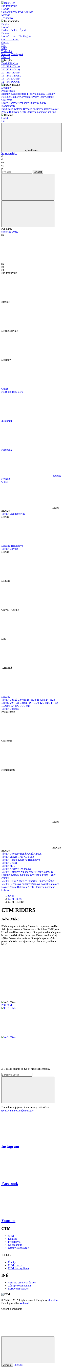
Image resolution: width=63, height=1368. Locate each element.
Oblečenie (6, 99)
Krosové (14, 36)
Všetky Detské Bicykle (14, 699)
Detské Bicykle (9, 63)
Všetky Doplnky (10, 708)
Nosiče (55, 108)
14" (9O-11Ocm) (10, 78)
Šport (23, 30)
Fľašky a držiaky (36, 93)
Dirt (3, 45)
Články (12, 1262)
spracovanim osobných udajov (17, 1110)
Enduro (5, 30)
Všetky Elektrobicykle (13, 513)
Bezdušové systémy (11, 108)
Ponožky (24, 102)
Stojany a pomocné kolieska (41, 112)
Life (3, 121)
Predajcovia (14, 1241)
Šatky (43, 102)
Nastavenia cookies (18, 1288)
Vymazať (7, 1365)
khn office (53, 1300)
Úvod (11, 895)
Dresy (4, 102)
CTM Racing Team (18, 1268)
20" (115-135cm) (10, 72)
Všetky (5, 853)
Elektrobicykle (9, 5)
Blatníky (5, 93)
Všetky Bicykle (9, 548)
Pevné (21, 11)
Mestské (5, 14)
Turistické (6, 51)
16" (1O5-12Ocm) (11, 75)
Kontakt (5, 478)
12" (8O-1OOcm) (10, 81)
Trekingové (7, 18)
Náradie (5, 96)
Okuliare (15, 96)
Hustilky (50, 93)
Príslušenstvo (8, 90)
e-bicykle (6, 231)
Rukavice (34, 102)
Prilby (35, 96)
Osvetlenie (26, 96)
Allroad (29, 11)
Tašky (42, 96)
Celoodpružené (9, 11)
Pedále (4, 112)
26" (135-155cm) (10, 66)
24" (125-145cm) (10, 69)
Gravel (5, 42)
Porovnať (19, 1364)
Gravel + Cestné (10, 39)
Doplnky (6, 87)
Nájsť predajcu (9, 153)
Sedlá (23, 112)
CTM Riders (15, 898)
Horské (5, 8)
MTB (4, 48)
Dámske (5, 33)
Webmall (24, 1303)
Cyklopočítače (18, 93)
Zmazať (38, 172)
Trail (12, 30)
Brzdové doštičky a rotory (37, 108)
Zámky (50, 96)
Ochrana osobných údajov (22, 1282)
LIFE (21, 391)
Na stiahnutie (15, 1244)
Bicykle (5, 24)
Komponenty (8, 105)
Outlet (4, 118)
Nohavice (13, 102)
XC (17, 30)
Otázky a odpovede (18, 1247)
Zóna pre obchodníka (19, 1285)
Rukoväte (14, 112)
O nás (4, 481)
